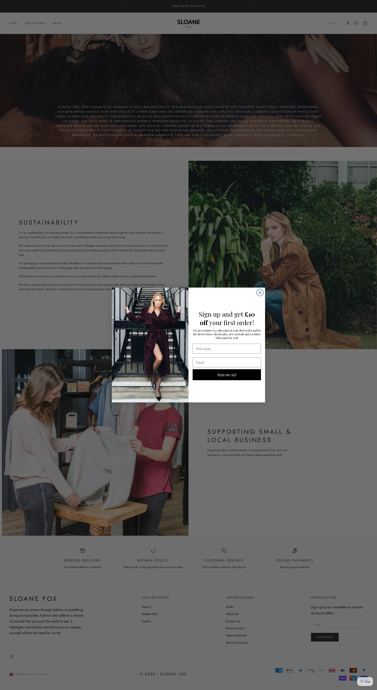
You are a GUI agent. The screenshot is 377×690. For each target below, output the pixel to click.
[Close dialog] (260, 292)
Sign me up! (226, 374)
